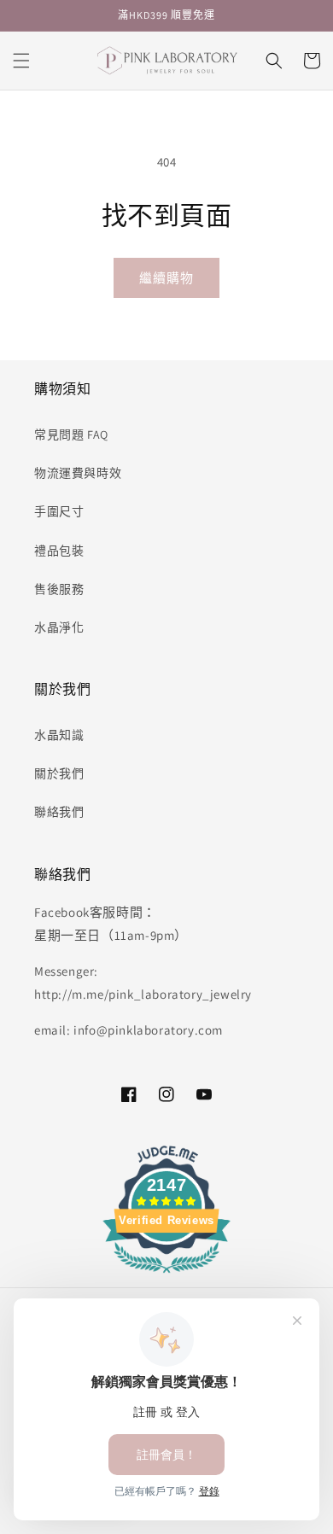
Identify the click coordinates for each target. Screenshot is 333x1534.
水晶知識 (59, 735)
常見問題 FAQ (71, 434)
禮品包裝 (59, 550)
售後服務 (59, 589)
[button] (21, 60)
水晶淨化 (59, 627)
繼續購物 (166, 278)
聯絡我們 (59, 811)
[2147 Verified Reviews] (166, 1276)
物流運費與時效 (77, 473)
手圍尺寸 (59, 511)
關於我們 (59, 773)
